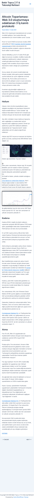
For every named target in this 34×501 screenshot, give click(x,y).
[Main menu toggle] (30, 4)
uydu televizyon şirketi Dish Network (13, 180)
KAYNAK (4, 433)
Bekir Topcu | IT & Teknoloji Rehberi (11, 3)
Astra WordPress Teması (20, 497)
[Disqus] (17, 463)
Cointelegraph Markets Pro (10, 313)
